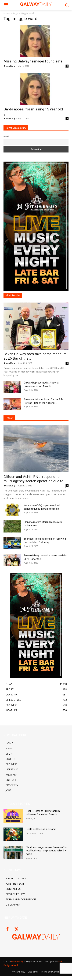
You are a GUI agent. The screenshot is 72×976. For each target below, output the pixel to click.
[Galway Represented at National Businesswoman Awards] (12, 387)
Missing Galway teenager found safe (33, 61)
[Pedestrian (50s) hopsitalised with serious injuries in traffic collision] (12, 510)
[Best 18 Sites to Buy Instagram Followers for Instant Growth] (13, 816)
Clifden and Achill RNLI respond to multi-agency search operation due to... (34, 479)
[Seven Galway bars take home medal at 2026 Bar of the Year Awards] (36, 326)
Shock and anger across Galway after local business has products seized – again (46, 850)
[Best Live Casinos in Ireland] (13, 834)
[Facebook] (7, 929)
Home (6, 13)
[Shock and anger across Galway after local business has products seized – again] (13, 852)
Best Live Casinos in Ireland (41, 829)
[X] (16, 929)
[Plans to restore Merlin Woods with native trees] (12, 526)
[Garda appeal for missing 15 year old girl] (36, 89)
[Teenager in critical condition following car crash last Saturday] (12, 543)
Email (6, 136)
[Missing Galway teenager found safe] (36, 41)
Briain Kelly (9, 66)
